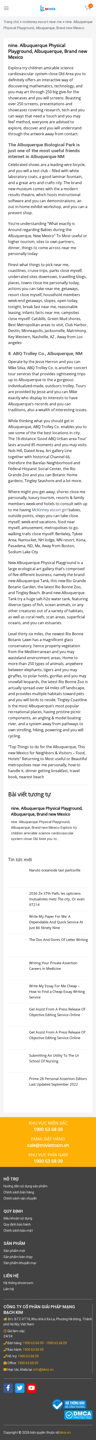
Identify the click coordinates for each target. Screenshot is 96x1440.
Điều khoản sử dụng (17, 1218)
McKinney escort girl (50, 509)
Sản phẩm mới (14, 1251)
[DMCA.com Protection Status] (78, 1415)
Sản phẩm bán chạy (18, 1257)
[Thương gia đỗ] (48, 8)
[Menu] (6, 8)
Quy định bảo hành (17, 1224)
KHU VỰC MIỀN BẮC (48, 1123)
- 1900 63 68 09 (55, 1343)
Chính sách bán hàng (18, 1192)
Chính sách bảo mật (18, 1230)
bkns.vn (65, 1432)
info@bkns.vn (43, 1369)
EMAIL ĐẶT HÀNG (48, 1138)
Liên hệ (8, 1289)
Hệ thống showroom (18, 1283)
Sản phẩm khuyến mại (19, 1263)
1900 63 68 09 (33, 1343)
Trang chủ (11, 22)
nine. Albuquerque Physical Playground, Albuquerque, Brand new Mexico (46, 811)
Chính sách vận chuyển (20, 1198)
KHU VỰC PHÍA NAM (48, 1154)
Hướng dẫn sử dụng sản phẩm (25, 1186)
